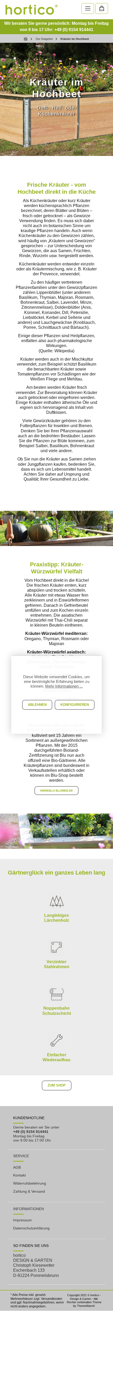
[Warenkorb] (101, 8)
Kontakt (19, 1175)
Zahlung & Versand (29, 1191)
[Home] (26, 38)
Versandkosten (51, 1299)
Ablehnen (37, 705)
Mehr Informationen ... (64, 686)
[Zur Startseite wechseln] (31, 9)
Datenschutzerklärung (31, 1228)
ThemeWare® (86, 1305)
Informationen (28, 1209)
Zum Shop (57, 1085)
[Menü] (87, 8)
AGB (17, 1167)
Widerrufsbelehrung (29, 1183)
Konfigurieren (74, 705)
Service (21, 1156)
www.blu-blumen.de (56, 790)
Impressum (22, 1220)
